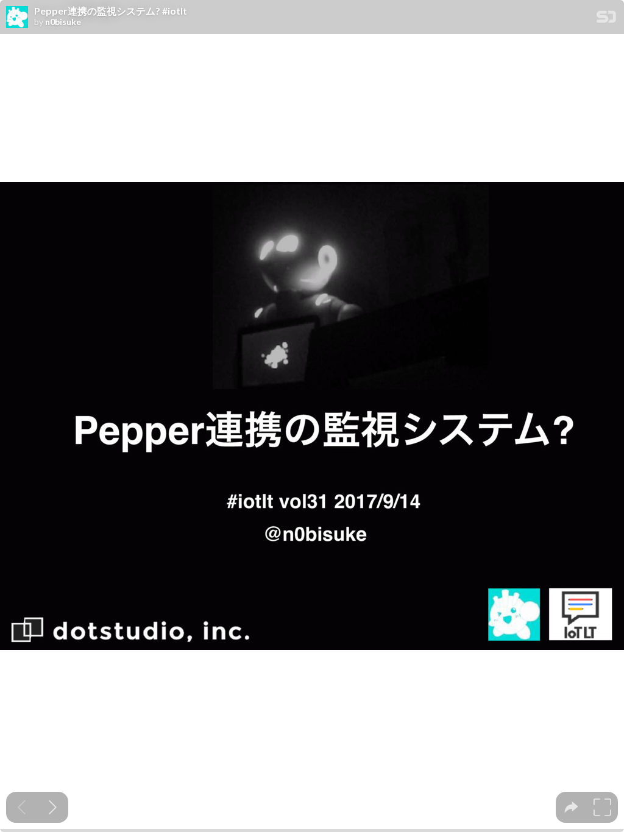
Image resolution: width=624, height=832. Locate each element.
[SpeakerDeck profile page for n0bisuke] (17, 17)
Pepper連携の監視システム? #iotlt (110, 11)
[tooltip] (571, 807)
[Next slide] (52, 807)
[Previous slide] (21, 807)
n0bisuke (63, 22)
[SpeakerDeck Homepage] (606, 19)
